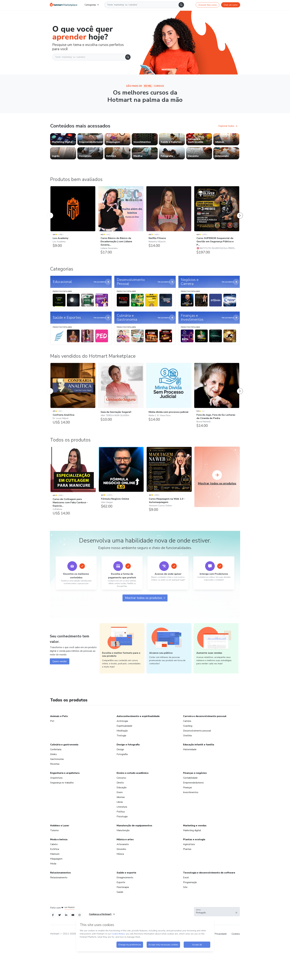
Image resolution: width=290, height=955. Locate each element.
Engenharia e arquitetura (64, 773)
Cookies (236, 934)
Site (185, 887)
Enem (120, 792)
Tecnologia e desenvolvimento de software (209, 872)
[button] (217, 911)
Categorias (90, 4)
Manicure (55, 854)
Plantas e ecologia (194, 839)
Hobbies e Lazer (59, 825)
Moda (53, 863)
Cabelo (54, 844)
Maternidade (190, 749)
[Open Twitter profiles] (59, 914)
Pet (52, 721)
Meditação (122, 730)
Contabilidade (190, 777)
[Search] (181, 5)
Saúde (120, 892)
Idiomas (121, 797)
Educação (122, 787)
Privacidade (221, 934)
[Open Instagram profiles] (79, 914)
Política (121, 811)
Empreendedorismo (193, 782)
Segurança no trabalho (62, 782)
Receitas (55, 764)
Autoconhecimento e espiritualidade (138, 716)
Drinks (53, 754)
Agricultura (189, 844)
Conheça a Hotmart (100, 914)
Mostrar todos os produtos (143, 598)
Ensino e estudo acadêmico (132, 773)
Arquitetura (56, 777)
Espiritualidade (124, 726)
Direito (120, 782)
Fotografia (122, 754)
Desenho (121, 849)
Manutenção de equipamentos (134, 825)
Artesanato (123, 844)
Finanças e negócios (195, 773)
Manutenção (123, 830)
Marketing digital (192, 830)
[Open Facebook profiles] (53, 914)
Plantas (187, 849)
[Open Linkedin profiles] (66, 914)
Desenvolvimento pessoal (197, 730)
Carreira (187, 721)
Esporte (121, 882)
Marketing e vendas (194, 825)
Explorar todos (226, 126)
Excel (186, 877)
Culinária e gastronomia (64, 744)
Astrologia (122, 721)
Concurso (121, 777)
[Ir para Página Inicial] (63, 4)
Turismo (54, 830)
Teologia (121, 735)
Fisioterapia (123, 887)
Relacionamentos (60, 872)
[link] (63, 139)
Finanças (187, 787)
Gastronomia (57, 759)
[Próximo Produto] (240, 212)
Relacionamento (58, 877)
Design (120, 749)
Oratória (187, 735)
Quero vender (59, 661)
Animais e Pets (59, 716)
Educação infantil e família (198, 744)
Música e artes (125, 839)
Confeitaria (55, 749)
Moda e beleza (58, 839)
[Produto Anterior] (50, 212)
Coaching (187, 726)
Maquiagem (56, 858)
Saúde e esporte (126, 872)
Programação (190, 882)
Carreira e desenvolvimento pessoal (204, 716)
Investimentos (190, 792)
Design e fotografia (128, 744)
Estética (54, 849)
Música (120, 854)
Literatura (122, 806)
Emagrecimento (125, 877)
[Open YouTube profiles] (73, 914)
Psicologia (122, 816)
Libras (120, 802)
